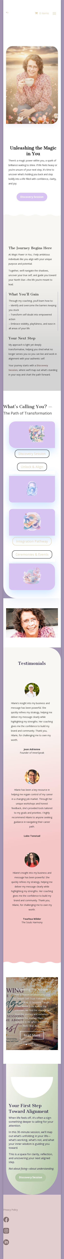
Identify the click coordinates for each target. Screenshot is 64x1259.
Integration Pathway (32, 541)
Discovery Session (31, 197)
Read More (32, 1035)
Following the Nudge (32, 989)
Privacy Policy (10, 1209)
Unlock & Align (32, 467)
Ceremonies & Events (32, 554)
